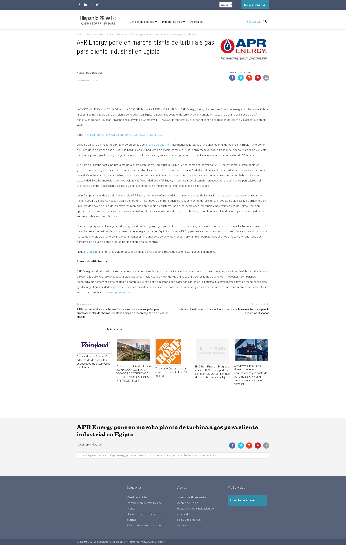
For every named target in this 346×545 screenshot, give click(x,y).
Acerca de (196, 21)
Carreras (182, 525)
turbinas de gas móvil (158, 144)
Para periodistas (172, 21)
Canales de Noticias (142, 21)
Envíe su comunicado (255, 4)
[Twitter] (97, 4)
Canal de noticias (137, 497)
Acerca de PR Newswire (191, 497)
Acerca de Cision (187, 503)
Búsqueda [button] (253, 22)
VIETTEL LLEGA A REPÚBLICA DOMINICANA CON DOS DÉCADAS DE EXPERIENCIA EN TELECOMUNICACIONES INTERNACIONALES (133, 373)
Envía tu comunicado (243, 500)
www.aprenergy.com (119, 292)
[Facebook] (79, 4)
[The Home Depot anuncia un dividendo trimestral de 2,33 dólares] (173, 351)
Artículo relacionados (91, 329)
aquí (91, 251)
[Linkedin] (85, 4)
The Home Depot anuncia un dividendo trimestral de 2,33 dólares (172, 372)
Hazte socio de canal (190, 520)
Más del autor (115, 329)
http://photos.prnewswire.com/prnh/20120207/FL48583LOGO (124, 134)
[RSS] (91, 4)
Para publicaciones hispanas (144, 525)
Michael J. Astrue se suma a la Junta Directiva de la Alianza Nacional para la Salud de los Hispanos (224, 311)
